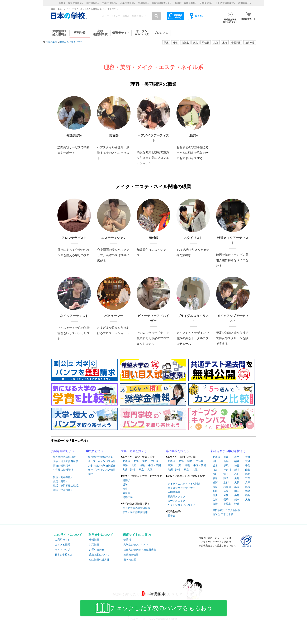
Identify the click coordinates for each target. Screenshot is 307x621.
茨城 (247, 461)
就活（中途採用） (63, 490)
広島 (225, 491)
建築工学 (128, 497)
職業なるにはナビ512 (71, 42)
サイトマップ (62, 549)
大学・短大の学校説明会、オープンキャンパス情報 (103, 467)
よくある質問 (62, 544)
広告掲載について (99, 554)
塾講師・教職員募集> (186, 3)
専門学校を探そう (177, 451)
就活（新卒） (60, 481)
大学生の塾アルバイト (135, 544)
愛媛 (225, 495)
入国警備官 (174, 492)
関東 (144, 461)
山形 (225, 461)
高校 (90, 474)
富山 (225, 474)
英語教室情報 (130, 554)
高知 (236, 495)
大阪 (149, 469)
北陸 (133, 465)
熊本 (236, 499)
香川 (215, 495)
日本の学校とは (63, 554)
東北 (135, 461)
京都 (225, 482)
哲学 (125, 484)
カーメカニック (176, 500)
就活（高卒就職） (63, 477)
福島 (236, 461)
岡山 (215, 491)
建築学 (126, 480)
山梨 (247, 469)
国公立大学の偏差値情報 (136, 508)
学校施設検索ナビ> (161, 3)
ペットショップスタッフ (181, 504)
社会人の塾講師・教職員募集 (139, 549)
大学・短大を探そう (134, 451)
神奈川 (227, 469)
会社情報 (94, 539)
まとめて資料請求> (225, 3)
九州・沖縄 (129, 469)
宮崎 (215, 503)
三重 (247, 478)
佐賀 (215, 499)
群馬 (225, 465)
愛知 (236, 478)
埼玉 (236, 465)
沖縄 (236, 503)
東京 (141, 469)
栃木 (215, 465)
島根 (247, 486)
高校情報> (92, 3)
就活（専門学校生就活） (67, 485)
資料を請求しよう (63, 451)
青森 (225, 457)
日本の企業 (129, 559)
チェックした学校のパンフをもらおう (161, 608)
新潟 (236, 469)
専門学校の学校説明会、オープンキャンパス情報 (101, 459)
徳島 (247, 491)
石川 (236, 474)
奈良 (215, 486)
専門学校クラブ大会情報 (226, 510)
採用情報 (94, 544)
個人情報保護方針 (99, 559)
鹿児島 (227, 503)
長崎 (225, 499)
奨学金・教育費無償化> (71, 3)
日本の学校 (51, 42)
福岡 (247, 495)
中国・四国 (154, 465)
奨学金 (171, 515)
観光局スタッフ (176, 496)
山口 (236, 491)
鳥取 (236, 486)
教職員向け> (244, 3)
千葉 (247, 465)
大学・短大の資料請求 (65, 461)
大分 (247, 499)
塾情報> (143, 3)
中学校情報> (109, 3)
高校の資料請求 (62, 465)
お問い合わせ (96, 549)
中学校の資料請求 (63, 469)
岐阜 (215, 478)
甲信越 (154, 461)
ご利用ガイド (62, 539)
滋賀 (215, 482)
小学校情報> (127, 3)
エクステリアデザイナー (181, 487)
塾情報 (127, 539)
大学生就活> (206, 3)
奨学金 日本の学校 (223, 514)
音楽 (125, 488)
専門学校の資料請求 (64, 457)
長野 (215, 474)
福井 (247, 474)
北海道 (185, 42)
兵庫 (247, 482)
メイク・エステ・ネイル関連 (184, 483)
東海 (125, 465)
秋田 (215, 461)
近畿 (142, 465)
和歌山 (227, 486)
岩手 (236, 457)
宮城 (247, 457)
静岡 (225, 478)
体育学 (126, 493)
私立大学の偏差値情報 (135, 512)
